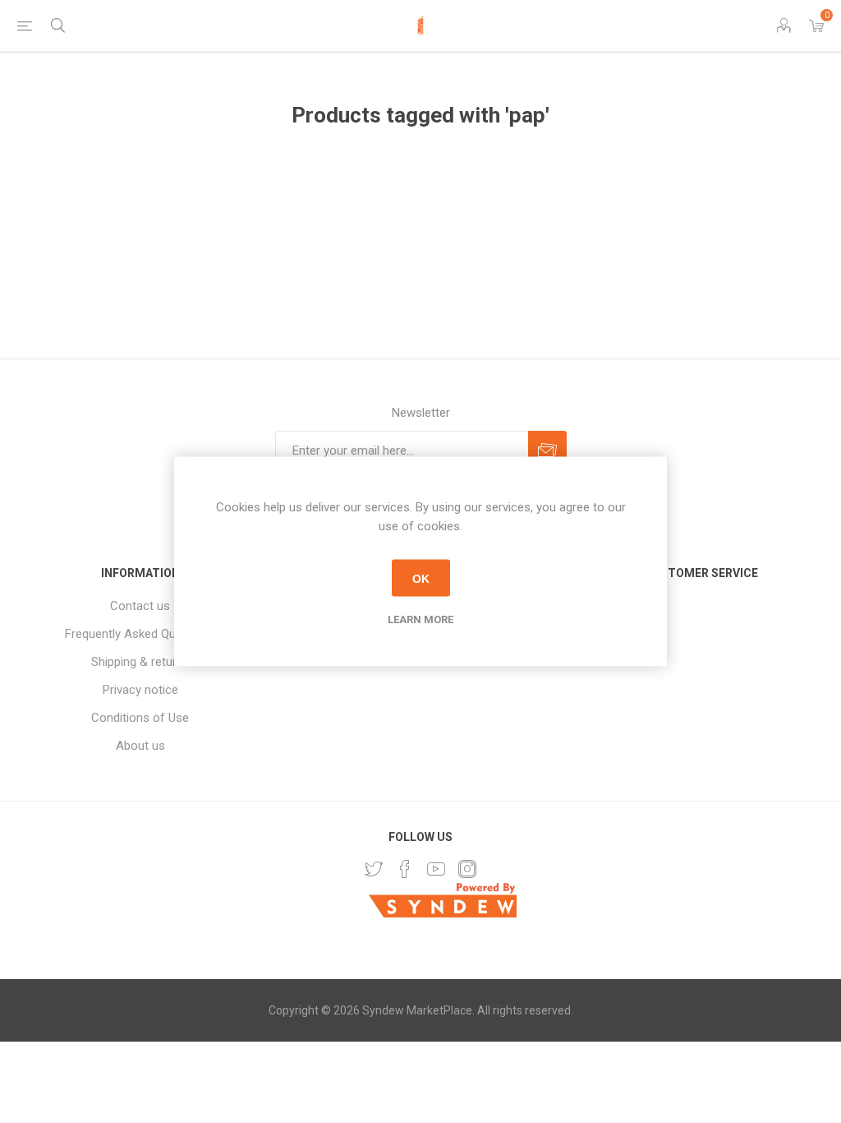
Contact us (140, 605)
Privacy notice (140, 689)
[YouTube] (436, 869)
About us (140, 745)
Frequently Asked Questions (140, 633)
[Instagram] (467, 869)
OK (421, 578)
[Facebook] (405, 869)
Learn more (420, 619)
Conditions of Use (140, 717)
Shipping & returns (140, 661)
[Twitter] (374, 869)
